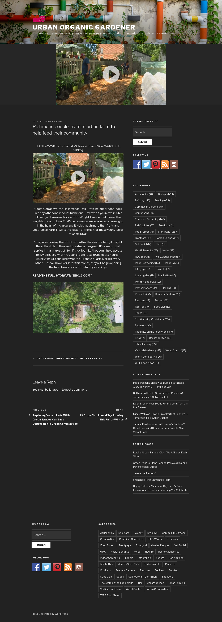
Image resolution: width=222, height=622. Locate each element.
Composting (144, 212)
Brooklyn (162, 200)
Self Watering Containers (152, 319)
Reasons (142, 300)
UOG (59, 121)
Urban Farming (91, 358)
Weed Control (175, 350)
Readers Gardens (167, 294)
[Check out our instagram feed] (174, 164)
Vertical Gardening (148, 350)
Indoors (172, 262)
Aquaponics (144, 194)
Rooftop (142, 306)
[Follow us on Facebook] (137, 164)
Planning (169, 287)
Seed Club (162, 306)
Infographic (143, 269)
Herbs (168, 250)
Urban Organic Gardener (84, 27)
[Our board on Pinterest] (155, 164)
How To (142, 256)
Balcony (142, 200)
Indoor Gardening (147, 262)
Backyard (166, 194)
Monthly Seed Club (148, 281)
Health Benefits (146, 250)
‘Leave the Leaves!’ (144, 473)
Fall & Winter (144, 225)
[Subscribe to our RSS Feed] (165, 164)
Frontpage (45, 358)
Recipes (161, 300)
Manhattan (167, 275)
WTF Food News (147, 362)
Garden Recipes (167, 237)
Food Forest (144, 231)
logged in (55, 389)
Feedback (166, 225)
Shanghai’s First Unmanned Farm (151, 479)
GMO (160, 244)
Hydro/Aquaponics (168, 256)
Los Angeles (144, 275)
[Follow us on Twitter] (146, 164)
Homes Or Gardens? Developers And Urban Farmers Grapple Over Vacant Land (159, 428)
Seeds (141, 312)
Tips (140, 337)
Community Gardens (149, 206)
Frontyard (143, 237)
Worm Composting (148, 356)
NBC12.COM (81, 275)
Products (143, 294)
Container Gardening (150, 219)
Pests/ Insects (146, 287)
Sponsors (143, 325)
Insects (163, 269)
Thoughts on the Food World (154, 331)
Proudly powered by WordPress (50, 613)
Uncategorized (67, 358)
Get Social (143, 244)
